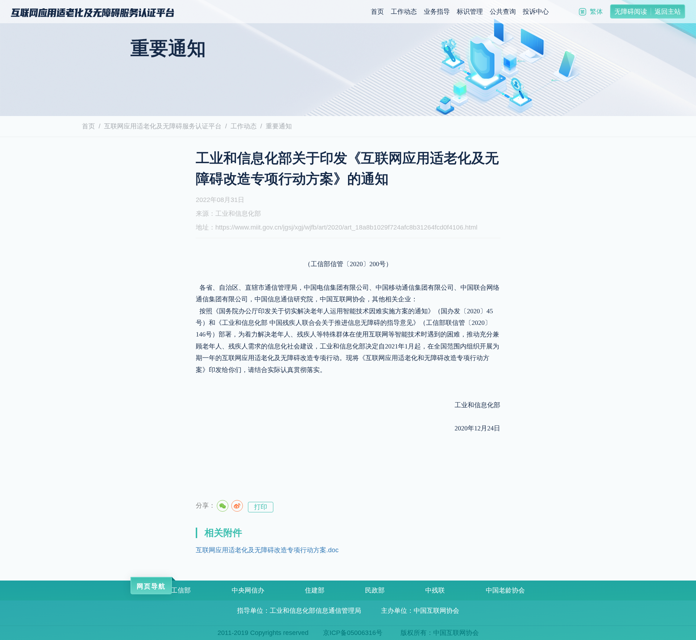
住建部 (314, 590)
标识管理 (470, 11)
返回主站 (668, 11)
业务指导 (437, 11)
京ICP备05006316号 (352, 632)
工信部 (181, 590)
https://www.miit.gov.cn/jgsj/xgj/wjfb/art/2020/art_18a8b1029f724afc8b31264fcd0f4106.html (346, 227)
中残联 (435, 590)
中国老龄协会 (505, 590)
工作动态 (404, 11)
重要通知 (279, 126)
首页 (377, 11)
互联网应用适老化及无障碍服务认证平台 (162, 126)
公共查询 (503, 11)
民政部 (375, 590)
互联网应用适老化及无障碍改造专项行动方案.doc (267, 550)
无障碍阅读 (630, 11)
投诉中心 (536, 11)
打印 (260, 507)
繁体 (596, 11)
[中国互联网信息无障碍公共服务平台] (92, 12)
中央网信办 (248, 590)
